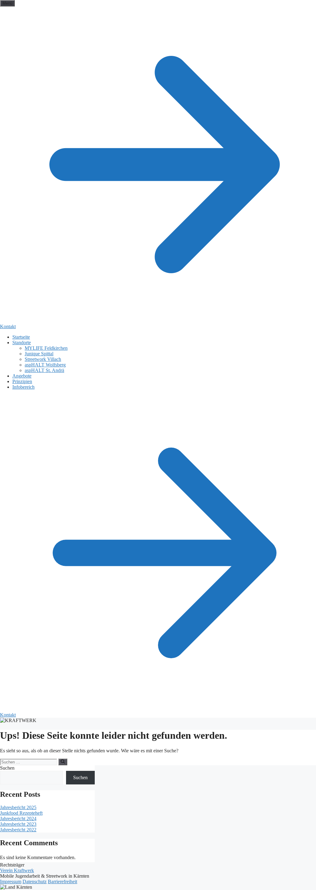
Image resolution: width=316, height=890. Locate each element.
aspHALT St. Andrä (44, 370)
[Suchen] (62, 761)
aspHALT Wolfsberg (45, 364)
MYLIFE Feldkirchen (46, 348)
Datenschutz (35, 881)
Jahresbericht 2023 (18, 824)
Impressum (10, 881)
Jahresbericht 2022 (18, 829)
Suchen (7, 768)
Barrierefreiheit (62, 881)
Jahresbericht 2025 (18, 807)
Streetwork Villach (43, 359)
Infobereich (23, 387)
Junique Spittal (39, 353)
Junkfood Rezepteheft (21, 813)
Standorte (21, 342)
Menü (7, 3)
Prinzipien (22, 381)
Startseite (21, 337)
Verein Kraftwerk (17, 870)
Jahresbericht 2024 (18, 818)
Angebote (21, 375)
